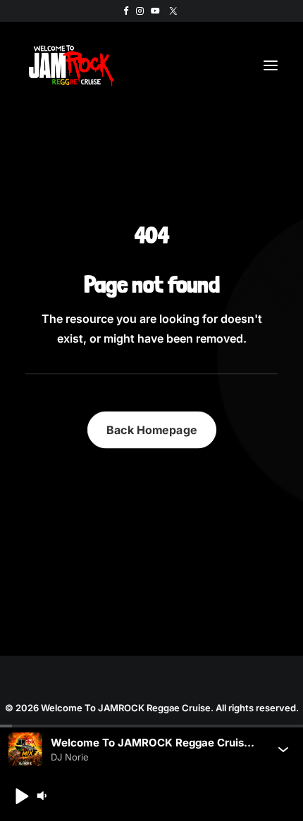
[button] (126, 11)
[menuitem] (126, 11)
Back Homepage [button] (151, 429)
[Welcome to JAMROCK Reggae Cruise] (71, 65)
